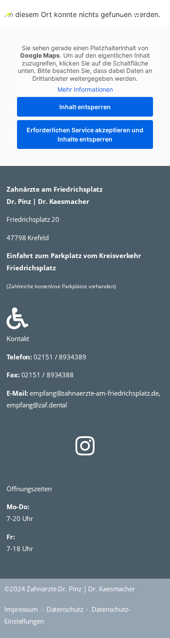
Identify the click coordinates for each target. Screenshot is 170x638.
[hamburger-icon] (156, 11)
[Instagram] (85, 446)
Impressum (21, 609)
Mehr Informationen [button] (85, 89)
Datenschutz (65, 609)
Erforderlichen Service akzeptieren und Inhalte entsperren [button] (85, 134)
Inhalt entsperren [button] (85, 106)
